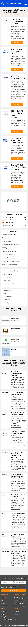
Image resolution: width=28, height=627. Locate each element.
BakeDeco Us (7, 287)
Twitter (16, 619)
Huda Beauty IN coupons (17, 546)
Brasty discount (6, 238)
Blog (2, 614)
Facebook (16, 611)
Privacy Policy (4, 617)
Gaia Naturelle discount (9, 234)
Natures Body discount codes (10, 244)
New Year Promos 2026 (20, 606)
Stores (3, 600)
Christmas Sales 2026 (19, 603)
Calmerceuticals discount (9, 251)
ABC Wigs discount (7, 248)
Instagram (16, 617)
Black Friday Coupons (19, 598)
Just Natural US (7, 274)
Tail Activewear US (8, 284)
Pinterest (16, 614)
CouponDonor (9, 625)
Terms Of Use (4, 606)
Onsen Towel (7, 280)
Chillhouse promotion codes (10, 261)
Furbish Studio (7, 299)
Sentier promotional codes (10, 264)
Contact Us (4, 603)
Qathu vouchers (7, 241)
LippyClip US (6, 277)
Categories (4, 598)
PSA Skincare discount (8, 254)
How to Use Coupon (6, 619)
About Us (3, 611)
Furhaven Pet (7, 290)
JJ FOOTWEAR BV (8, 296)
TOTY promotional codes (17, 387)
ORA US (5, 293)
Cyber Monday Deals (19, 600)
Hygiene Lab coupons (8, 258)
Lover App (6, 303)
